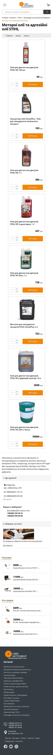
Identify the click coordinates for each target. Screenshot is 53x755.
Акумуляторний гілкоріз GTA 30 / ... (26, 580)
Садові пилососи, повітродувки (15, 695)
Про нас (8, 738)
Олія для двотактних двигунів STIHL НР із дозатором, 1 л (24, 222)
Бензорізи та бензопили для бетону (17, 669)
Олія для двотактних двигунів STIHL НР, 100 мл (24, 68)
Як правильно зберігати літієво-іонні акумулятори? (22, 541)
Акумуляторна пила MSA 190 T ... (25, 591)
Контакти (19, 741)
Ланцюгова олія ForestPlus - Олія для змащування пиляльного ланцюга (25, 121)
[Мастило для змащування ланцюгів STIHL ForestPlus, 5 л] (26, 310)
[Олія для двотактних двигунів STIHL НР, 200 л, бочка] (26, 412)
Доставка (15, 738)
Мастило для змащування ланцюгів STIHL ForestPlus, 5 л (24, 325)
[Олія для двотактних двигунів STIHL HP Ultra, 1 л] (26, 258)
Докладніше (7, 499)
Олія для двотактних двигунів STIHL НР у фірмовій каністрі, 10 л (25, 377)
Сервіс (37, 738)
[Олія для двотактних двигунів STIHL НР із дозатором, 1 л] (26, 207)
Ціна (17, 36)
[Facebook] (5, 747)
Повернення (9, 741)
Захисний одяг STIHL (12, 712)
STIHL (20, 18)
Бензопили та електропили (14, 667)
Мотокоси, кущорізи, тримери (15, 672)
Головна (5, 18)
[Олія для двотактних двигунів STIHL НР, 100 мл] (26, 53)
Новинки (9, 36)
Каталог (13, 18)
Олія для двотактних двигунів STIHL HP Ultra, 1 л (24, 274)
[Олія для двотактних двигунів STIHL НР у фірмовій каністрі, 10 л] (26, 361)
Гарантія (30, 738)
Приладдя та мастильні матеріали (36, 18)
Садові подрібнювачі (12, 701)
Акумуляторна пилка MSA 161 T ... (26, 634)
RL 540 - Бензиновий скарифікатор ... (27, 622)
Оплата (23, 738)
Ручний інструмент (11, 709)
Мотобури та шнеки (11, 698)
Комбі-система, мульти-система (16, 686)
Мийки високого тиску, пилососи (16, 706)
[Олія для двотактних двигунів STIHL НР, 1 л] (26, 156)
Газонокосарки (9, 675)
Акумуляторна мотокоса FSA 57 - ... (26, 568)
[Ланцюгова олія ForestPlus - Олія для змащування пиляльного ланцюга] (26, 104)
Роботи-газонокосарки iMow (15, 684)
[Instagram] (16, 747)
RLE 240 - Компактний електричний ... (27, 611)
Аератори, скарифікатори (13, 681)
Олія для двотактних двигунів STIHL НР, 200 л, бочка (24, 428)
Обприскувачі (9, 692)
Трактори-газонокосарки (13, 678)
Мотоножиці (8, 689)
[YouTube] (11, 747)
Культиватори (9, 703)
